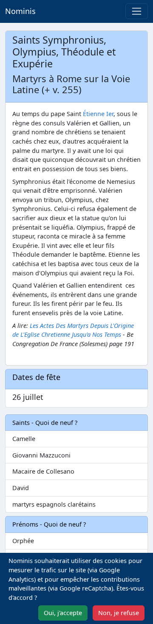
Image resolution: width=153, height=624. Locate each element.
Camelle (23, 439)
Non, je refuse (118, 613)
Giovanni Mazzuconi (41, 455)
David (20, 488)
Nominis (20, 11)
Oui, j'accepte (63, 613)
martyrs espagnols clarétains (54, 504)
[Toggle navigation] (136, 11)
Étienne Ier (98, 114)
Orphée (23, 541)
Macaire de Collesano (43, 471)
